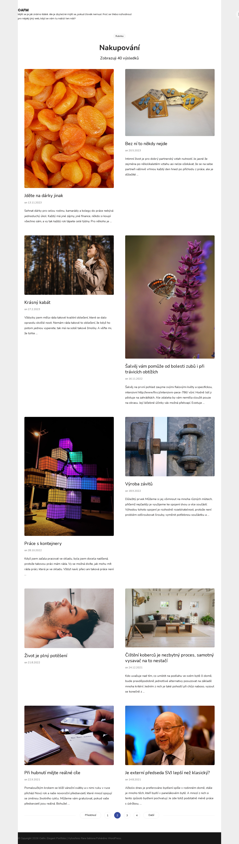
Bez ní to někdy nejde (146, 144)
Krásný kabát (37, 303)
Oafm (23, 10)
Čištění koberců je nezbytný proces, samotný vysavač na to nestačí (169, 658)
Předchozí (90, 815)
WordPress (114, 838)
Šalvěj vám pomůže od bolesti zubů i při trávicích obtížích (164, 369)
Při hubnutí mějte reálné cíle (52, 773)
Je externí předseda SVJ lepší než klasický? (167, 773)
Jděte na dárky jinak (43, 196)
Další (151, 815)
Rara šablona (88, 838)
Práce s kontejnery (43, 544)
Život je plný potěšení (45, 656)
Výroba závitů (139, 484)
